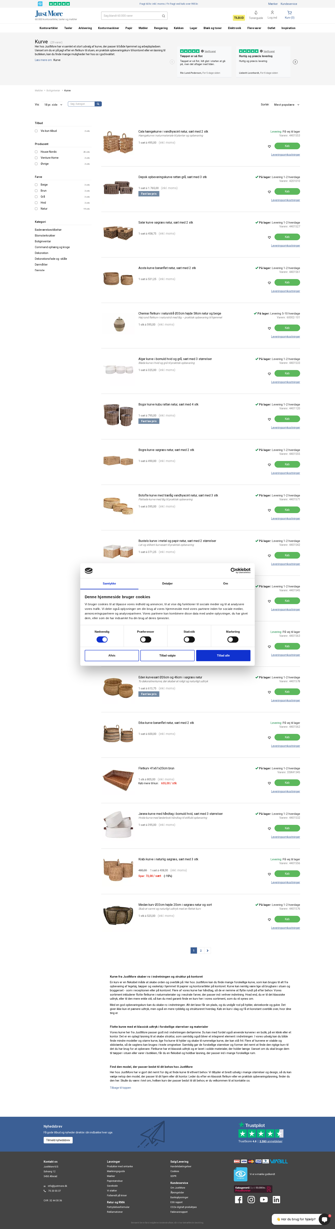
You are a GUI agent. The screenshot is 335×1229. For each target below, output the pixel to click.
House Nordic (49, 151)
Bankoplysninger (179, 1197)
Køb (287, 145)
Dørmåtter (41, 264)
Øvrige (45, 163)
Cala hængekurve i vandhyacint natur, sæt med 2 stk (173, 131)
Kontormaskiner (108, 28)
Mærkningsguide (116, 1171)
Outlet (271, 28)
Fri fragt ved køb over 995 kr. (169, 3)
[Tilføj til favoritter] (269, 146)
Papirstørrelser (115, 1181)
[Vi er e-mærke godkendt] (40, 3)
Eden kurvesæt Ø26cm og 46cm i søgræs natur (170, 677)
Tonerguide (256, 18)
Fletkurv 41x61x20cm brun (156, 768)
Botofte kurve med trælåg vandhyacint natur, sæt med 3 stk (178, 495)
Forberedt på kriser (117, 1195)
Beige (44, 184)
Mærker (273, 3)
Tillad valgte (167, 655)
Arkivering (85, 28)
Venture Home (50, 157)
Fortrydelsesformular (118, 1207)
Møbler (39, 90)
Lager (193, 28)
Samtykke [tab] (109, 583)
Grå (43, 196)
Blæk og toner (213, 28)
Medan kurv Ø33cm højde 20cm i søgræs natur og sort (175, 905)
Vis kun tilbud (49, 130)
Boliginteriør (54, 90)
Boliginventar (43, 241)
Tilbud (239, 18)
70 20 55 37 (54, 1191)
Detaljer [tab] (167, 583)
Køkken (179, 28)
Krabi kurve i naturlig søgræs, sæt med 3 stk (168, 859)
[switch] (145, 639)
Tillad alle (223, 655)
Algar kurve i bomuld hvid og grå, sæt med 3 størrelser (175, 359)
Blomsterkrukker (45, 235)
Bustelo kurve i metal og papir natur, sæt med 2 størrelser (177, 541)
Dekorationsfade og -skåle (51, 258)
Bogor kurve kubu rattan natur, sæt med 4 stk (168, 404)
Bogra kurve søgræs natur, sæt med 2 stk (166, 450)
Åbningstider (177, 1192)
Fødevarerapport (179, 1212)
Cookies (174, 1171)
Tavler (68, 28)
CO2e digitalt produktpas (183, 1207)
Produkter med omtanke (120, 1166)
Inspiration (288, 28)
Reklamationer (115, 1212)
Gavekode (112, 1185)
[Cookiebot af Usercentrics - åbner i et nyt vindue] (233, 571)
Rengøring (161, 28)
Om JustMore (177, 1187)
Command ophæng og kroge (52, 247)
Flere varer (254, 28)
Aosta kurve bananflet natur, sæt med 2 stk (167, 268)
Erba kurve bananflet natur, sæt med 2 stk (166, 723)
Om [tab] (225, 583)
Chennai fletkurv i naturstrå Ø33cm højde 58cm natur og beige (179, 313)
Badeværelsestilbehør (48, 229)
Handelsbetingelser (180, 1166)
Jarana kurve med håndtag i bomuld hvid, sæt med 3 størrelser (180, 814)
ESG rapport (176, 1202)
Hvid (43, 202)
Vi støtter (112, 1190)
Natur (44, 208)
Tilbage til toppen (120, 1087)
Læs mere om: (44, 60)
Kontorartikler (49, 28)
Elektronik (234, 28)
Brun (44, 190)
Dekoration (41, 253)
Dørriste (40, 270)
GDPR (173, 1176)
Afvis (111, 655)
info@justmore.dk (57, 1186)
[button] (164, 16)
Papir (128, 28)
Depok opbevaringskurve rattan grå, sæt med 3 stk (172, 177)
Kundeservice (289, 3)
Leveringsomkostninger (285, 154)
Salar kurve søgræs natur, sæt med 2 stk (165, 222)
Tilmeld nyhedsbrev (58, 1140)
